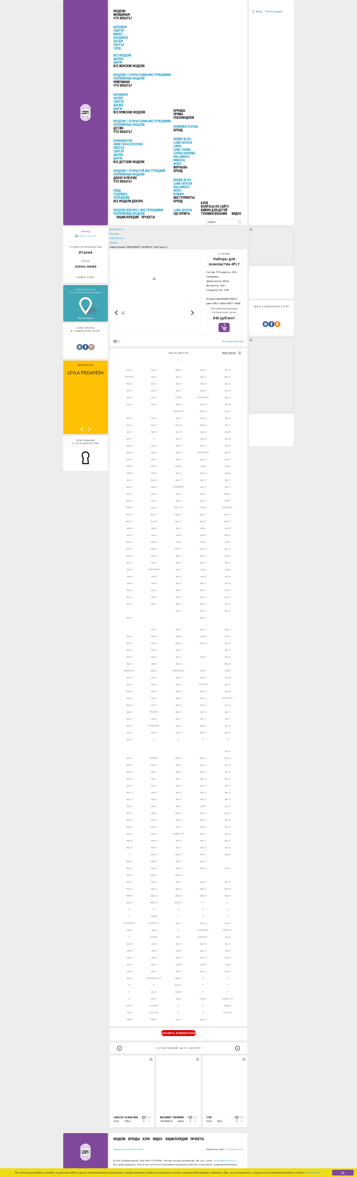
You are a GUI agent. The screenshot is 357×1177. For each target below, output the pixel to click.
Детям (118, 128)
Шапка (118, 59)
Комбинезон (122, 140)
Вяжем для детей (214, 210)
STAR (209, 1117)
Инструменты (184, 197)
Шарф (117, 62)
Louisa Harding (184, 153)
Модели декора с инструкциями (138, 210)
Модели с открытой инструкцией (139, 170)
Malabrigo (181, 156)
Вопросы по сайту (215, 206)
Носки (118, 41)
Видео (236, 213)
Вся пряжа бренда (233, 341)
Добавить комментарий (178, 1033)
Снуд (117, 48)
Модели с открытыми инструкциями (142, 75)
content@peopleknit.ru (224, 1160)
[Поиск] (240, 222)
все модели (122, 55)
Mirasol (179, 160)
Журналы (180, 167)
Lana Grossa (182, 142)
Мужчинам (121, 82)
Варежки (120, 27)
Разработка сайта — (222, 1149)
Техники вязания (214, 213)
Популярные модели (128, 78)
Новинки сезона (185, 126)
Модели (119, 11)
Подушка (120, 194)
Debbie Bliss (182, 139)
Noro (177, 163)
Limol (177, 146)
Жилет (118, 34)
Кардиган (120, 37)
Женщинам (121, 14)
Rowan (178, 194)
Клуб (204, 203)
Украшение (121, 197)
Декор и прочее (125, 178)
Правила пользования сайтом (128, 1149)
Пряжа (178, 114)
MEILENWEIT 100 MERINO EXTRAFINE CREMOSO (182, 1117)
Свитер (118, 30)
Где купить (181, 213)
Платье (118, 44)
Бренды (179, 110)
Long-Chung (182, 149)
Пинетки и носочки (128, 144)
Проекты (148, 217)
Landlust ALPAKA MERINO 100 (129, 1117)
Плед (117, 190)
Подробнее (312, 1172)
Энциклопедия (127, 217)
